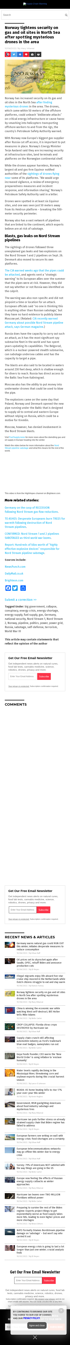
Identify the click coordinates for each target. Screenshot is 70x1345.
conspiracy (11, 610)
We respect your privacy (45, 1299)
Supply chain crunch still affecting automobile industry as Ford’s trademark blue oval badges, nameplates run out (39, 1041)
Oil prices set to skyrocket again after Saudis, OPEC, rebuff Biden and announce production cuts (39, 962)
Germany (50, 614)
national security (15, 619)
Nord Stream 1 (36, 619)
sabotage (20, 627)
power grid (56, 623)
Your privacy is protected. (18, 686)
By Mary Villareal (36, 1002)
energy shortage (47, 610)
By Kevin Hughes (36, 1096)
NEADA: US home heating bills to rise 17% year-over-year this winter (39, 1091)
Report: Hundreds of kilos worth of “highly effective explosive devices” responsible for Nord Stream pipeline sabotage (32, 549)
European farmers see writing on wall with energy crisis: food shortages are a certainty (41, 1137)
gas (41, 614)
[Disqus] (35, 752)
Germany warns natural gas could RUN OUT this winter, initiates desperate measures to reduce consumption (40, 946)
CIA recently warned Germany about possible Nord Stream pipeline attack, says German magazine (34, 322)
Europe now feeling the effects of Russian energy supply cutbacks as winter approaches (40, 1181)
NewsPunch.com (15, 566)
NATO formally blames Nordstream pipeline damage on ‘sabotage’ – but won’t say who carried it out (41, 1233)
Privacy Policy (31, 1318)
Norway (12, 623)
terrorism (51, 627)
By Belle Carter (35, 1018)
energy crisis (28, 610)
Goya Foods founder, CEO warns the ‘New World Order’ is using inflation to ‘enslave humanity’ (39, 1057)
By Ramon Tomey (36, 986)
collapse (51, 606)
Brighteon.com (14, 580)
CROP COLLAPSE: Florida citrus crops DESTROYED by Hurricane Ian (37, 1026)
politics (34, 623)
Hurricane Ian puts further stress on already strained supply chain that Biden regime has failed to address (41, 1122)
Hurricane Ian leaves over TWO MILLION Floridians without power (38, 1196)
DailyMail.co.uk (14, 573)
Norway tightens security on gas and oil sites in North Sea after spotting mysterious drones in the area (41, 995)
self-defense (35, 627)
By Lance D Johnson (37, 1083)
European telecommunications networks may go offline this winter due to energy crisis (39, 1151)
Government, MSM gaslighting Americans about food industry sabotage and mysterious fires (39, 1106)
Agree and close (37, 1325)
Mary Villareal (27, 48)
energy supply (13, 614)
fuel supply (30, 614)
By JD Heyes (34, 969)
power (44, 623)
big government (35, 606)
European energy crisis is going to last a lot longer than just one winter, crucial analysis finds (40, 1249)
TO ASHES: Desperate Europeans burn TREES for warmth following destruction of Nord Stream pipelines (35, 523)
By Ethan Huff (34, 953)
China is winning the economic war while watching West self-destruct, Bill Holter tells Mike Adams (38, 1011)
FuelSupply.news (17, 437)
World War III (13, 631)
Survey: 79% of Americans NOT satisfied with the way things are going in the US (41, 1167)
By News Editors (36, 1224)
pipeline (23, 623)
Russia (9, 627)
